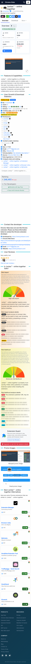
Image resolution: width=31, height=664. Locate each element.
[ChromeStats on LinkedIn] (2, 655)
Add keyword (20, 630)
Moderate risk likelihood (8, 115)
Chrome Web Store (8, 29)
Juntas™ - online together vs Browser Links (16, 165)
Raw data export (5, 630)
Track (14, 26)
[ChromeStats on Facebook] (6, 655)
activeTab (6, 118)
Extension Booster (6, 623)
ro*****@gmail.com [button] (13, 149)
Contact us (4, 646)
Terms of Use (4, 649)
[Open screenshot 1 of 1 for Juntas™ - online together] (15, 64)
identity (5, 127)
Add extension (20, 628)
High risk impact (12, 113)
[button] (2, 2)
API (2, 625)
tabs (4, 129)
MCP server (4, 628)
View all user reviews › (8, 263)
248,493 (10, 179)
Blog (2, 644)
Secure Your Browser (13, 439)
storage (5, 123)
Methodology (4, 641)
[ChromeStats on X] (9, 655)
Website (9, 151)
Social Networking (18, 11)
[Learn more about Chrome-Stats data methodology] (21, 155)
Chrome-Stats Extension (7, 617)
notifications (6, 133)
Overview (5, 20)
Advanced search (21, 617)
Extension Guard (5, 620)
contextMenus (7, 135)
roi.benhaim (6, 11)
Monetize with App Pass (16, 187)
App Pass (3, 615)
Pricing (18, 615)
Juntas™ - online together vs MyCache (15, 167)
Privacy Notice (5, 651)
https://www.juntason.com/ (20, 236)
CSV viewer (20, 625)
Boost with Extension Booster (16, 190)
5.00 (14, 106)
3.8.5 (9, 109)
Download (14, 20)
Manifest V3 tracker (22, 623)
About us (3, 639)
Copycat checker (21, 620)
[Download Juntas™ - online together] (8, 46)
